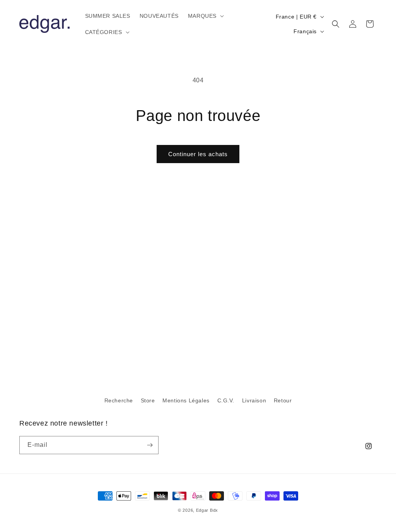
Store (148, 400)
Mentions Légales (186, 400)
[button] (205, 16)
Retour (283, 400)
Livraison (254, 400)
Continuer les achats (198, 154)
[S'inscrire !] (149, 445)
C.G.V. (226, 400)
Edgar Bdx (207, 510)
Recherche (118, 400)
